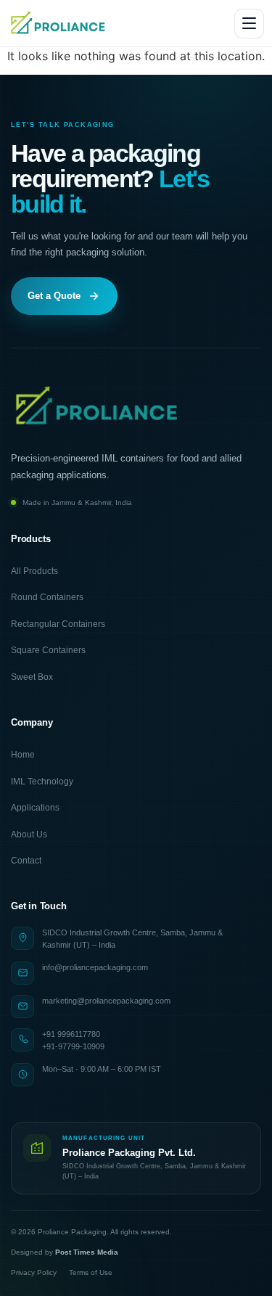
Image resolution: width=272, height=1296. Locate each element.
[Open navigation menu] (249, 23)
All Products (34, 571)
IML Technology (42, 781)
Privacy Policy (34, 1272)
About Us (29, 834)
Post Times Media (86, 1252)
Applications (35, 808)
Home (23, 755)
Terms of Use (90, 1272)
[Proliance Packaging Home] (59, 22)
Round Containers (47, 597)
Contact (26, 861)
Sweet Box (32, 677)
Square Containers (48, 650)
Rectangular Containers (58, 624)
